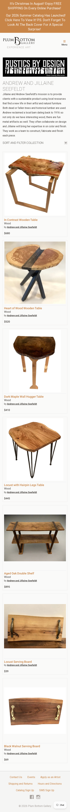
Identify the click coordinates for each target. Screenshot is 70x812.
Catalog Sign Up (25, 790)
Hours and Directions (50, 783)
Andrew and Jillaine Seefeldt (22, 227)
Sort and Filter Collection (23, 142)
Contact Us (16, 777)
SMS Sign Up (46, 790)
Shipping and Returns (20, 783)
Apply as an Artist (50, 777)
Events (31, 777)
